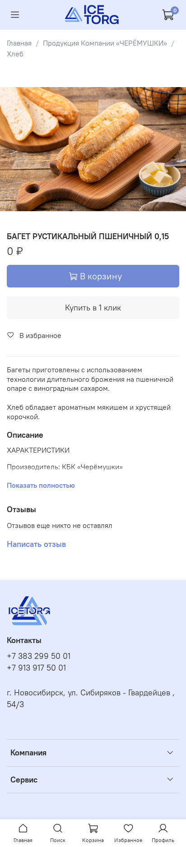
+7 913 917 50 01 (36, 668)
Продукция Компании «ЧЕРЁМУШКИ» (105, 42)
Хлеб (15, 53)
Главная (19, 42)
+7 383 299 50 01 (38, 656)
